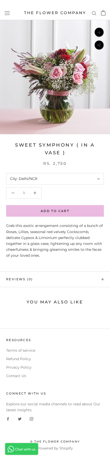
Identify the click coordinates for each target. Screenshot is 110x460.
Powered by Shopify (55, 448)
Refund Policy (18, 359)
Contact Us (16, 375)
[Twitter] (19, 419)
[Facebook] (8, 419)
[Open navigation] (7, 13)
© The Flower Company (55, 441)
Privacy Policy (18, 367)
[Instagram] (31, 419)
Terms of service (20, 350)
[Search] (94, 13)
